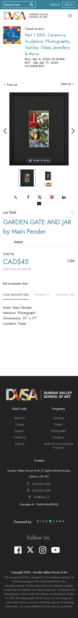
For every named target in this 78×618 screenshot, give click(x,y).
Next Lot (66, 84)
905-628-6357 (41, 484)
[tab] (16, 296)
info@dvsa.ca (41, 497)
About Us (19, 418)
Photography (58, 431)
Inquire (18, 241)
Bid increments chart (15, 283)
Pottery (58, 424)
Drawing (58, 418)
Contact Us (19, 437)
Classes (19, 424)
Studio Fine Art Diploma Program (58, 446)
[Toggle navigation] (70, 15)
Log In (69, 5)
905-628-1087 (41, 490)
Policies (19, 444)
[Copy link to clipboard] (15, 197)
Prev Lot (11, 85)
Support (19, 431)
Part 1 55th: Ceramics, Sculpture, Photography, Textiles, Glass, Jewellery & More (48, 44)
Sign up (55, 5)
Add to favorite (72, 212)
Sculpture (58, 437)
